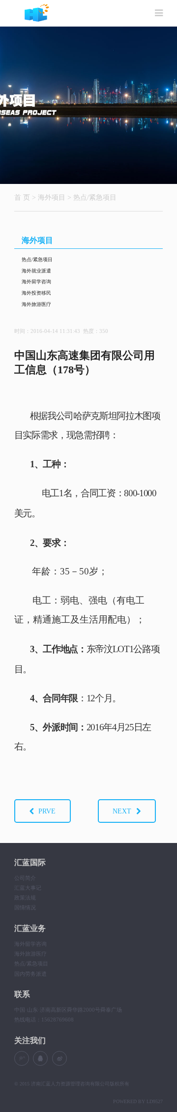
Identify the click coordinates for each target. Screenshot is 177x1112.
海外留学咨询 (36, 281)
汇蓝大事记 (27, 888)
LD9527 (155, 1101)
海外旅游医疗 (36, 304)
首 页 (22, 197)
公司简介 (25, 878)
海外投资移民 (36, 293)
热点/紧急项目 (95, 197)
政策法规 (25, 898)
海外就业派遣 (36, 270)
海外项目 (51, 197)
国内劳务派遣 (30, 974)
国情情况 (25, 907)
